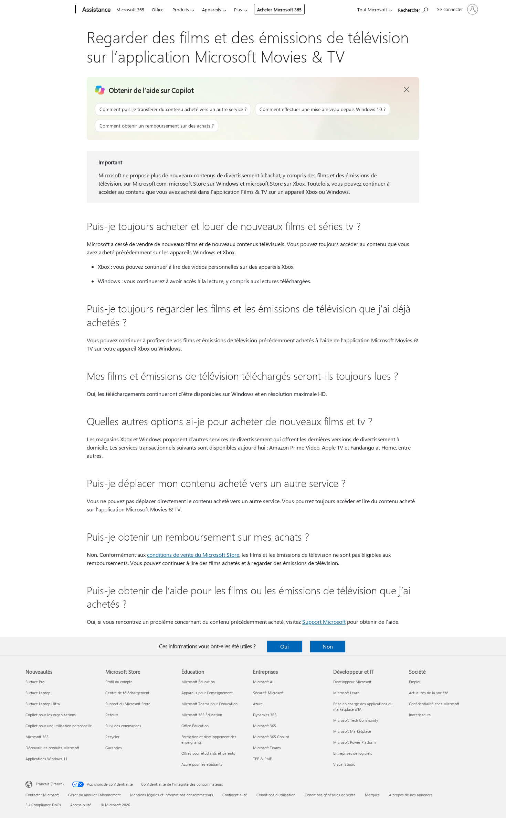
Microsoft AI (263, 681)
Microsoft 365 (130, 9)
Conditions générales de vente (330, 794)
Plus (238, 9)
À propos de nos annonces (411, 794)
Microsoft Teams (267, 747)
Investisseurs (420, 714)
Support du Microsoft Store (127, 703)
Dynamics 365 (264, 714)
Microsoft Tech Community (355, 720)
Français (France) (50, 783)
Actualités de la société (428, 692)
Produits (180, 9)
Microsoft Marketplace (352, 731)
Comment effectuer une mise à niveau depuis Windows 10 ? (323, 109)
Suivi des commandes (123, 725)
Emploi (414, 681)
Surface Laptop (37, 692)
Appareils (211, 9)
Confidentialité (234, 794)
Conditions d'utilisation (275, 794)
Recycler (112, 736)
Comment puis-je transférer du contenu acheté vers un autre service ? (172, 109)
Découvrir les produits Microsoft (52, 747)
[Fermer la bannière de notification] (407, 90)
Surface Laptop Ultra (42, 703)
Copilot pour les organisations (50, 714)
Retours (111, 714)
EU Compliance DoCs (43, 804)
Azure (258, 703)
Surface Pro (34, 681)
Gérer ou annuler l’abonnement (94, 794)
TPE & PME (262, 758)
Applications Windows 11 (46, 758)
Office (158, 9)
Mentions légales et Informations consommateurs (171, 794)
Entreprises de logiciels (352, 753)
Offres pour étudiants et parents (208, 753)
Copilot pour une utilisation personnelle (58, 725)
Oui (284, 646)
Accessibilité (80, 804)
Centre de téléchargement (127, 692)
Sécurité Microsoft (268, 692)
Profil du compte (119, 681)
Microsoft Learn (346, 692)
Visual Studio (344, 764)
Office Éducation (195, 725)
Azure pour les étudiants (201, 764)
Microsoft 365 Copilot (271, 736)
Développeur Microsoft (352, 681)
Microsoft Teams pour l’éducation (209, 703)
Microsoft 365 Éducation (201, 714)
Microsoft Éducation (198, 681)
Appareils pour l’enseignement (207, 692)
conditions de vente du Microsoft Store (193, 554)
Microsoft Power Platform (354, 742)
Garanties (113, 747)
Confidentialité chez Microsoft (434, 703)
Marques (372, 794)
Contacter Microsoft (42, 794)
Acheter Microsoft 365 (279, 9)
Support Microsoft (324, 621)
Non (328, 646)
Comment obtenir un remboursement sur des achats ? (156, 125)
